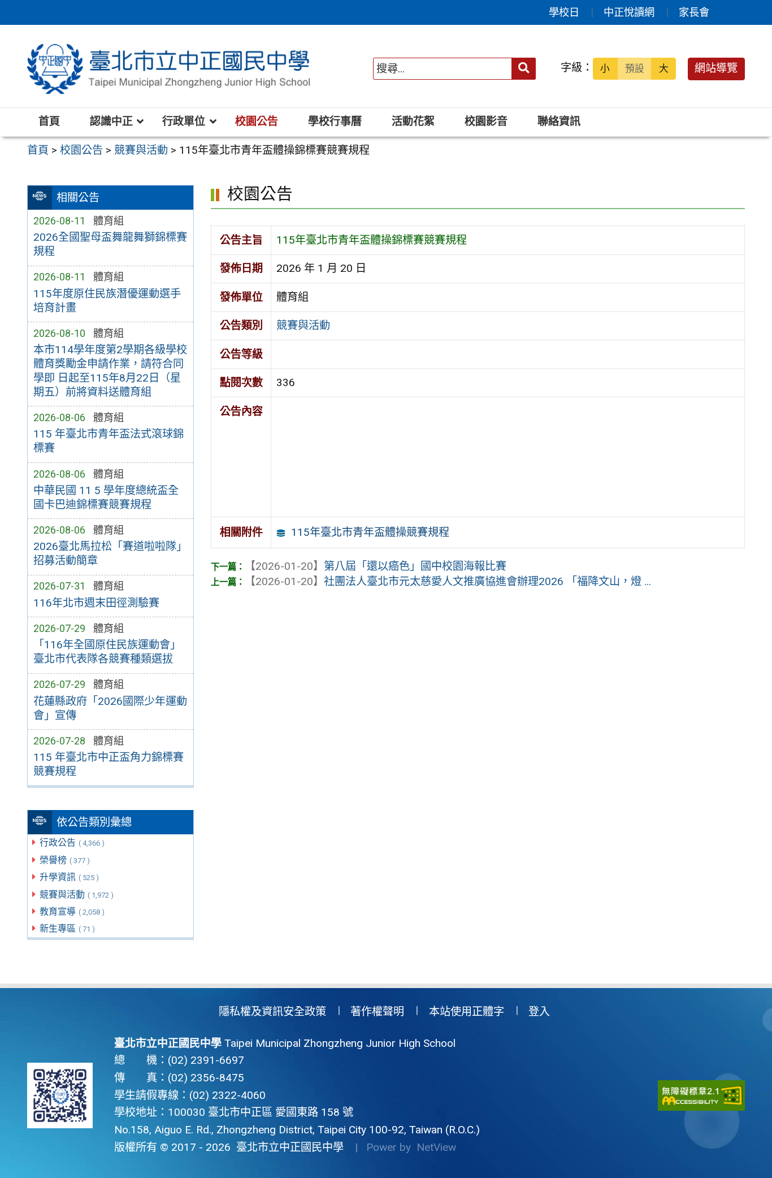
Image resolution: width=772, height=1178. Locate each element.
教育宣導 (72, 911)
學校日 (564, 12)
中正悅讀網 (629, 12)
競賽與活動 (77, 894)
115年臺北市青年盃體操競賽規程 (370, 532)
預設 (634, 68)
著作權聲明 (377, 1011)
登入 (539, 1011)
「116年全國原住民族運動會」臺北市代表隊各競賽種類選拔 (107, 651)
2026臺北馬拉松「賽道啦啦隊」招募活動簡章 (110, 553)
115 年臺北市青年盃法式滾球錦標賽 (108, 440)
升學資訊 (69, 877)
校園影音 (486, 121)
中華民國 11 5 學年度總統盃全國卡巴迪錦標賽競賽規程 (106, 497)
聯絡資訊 (558, 121)
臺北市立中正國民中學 (287, 1147)
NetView (436, 1147)
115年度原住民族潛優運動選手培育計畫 (107, 300)
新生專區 (67, 928)
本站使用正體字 (466, 1011)
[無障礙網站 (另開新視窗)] (701, 1095)
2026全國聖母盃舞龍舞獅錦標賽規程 (110, 244)
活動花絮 (413, 121)
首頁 (49, 121)
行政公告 (72, 842)
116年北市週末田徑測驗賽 (96, 602)
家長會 (694, 12)
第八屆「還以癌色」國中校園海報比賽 (375, 566)
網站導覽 (716, 68)
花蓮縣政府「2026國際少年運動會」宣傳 (110, 708)
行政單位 (183, 121)
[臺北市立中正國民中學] (170, 69)
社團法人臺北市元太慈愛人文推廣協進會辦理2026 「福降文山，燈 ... (448, 581)
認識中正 (111, 121)
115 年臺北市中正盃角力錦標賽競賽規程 (108, 764)
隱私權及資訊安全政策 (272, 1011)
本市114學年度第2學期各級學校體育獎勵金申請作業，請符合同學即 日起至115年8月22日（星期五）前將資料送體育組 (110, 371)
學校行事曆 (335, 121)
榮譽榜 (65, 860)
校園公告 (256, 121)
